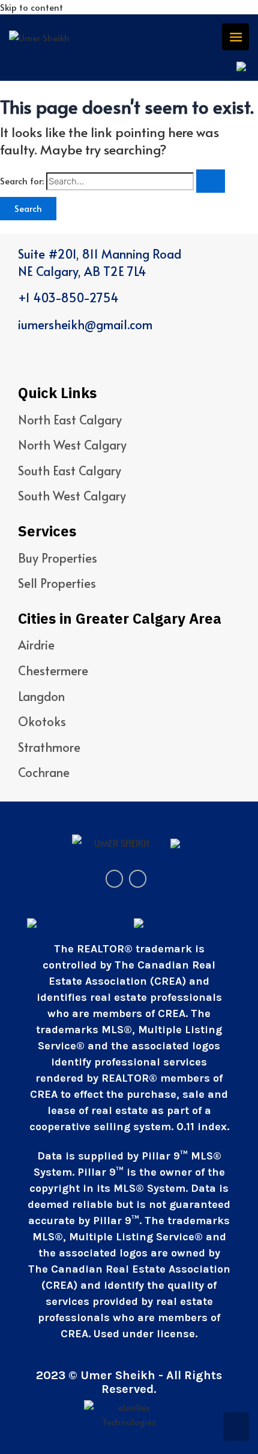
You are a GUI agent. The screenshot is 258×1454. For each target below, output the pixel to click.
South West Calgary (72, 495)
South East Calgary (69, 470)
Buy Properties (57, 558)
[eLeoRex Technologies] (129, 1413)
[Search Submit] (210, 181)
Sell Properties (57, 583)
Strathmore (49, 747)
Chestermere (53, 670)
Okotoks (42, 721)
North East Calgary (70, 419)
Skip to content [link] (31, 7)
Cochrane (44, 772)
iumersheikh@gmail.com (85, 324)
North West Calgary (72, 444)
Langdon (41, 696)
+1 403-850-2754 (68, 297)
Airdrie (36, 644)
